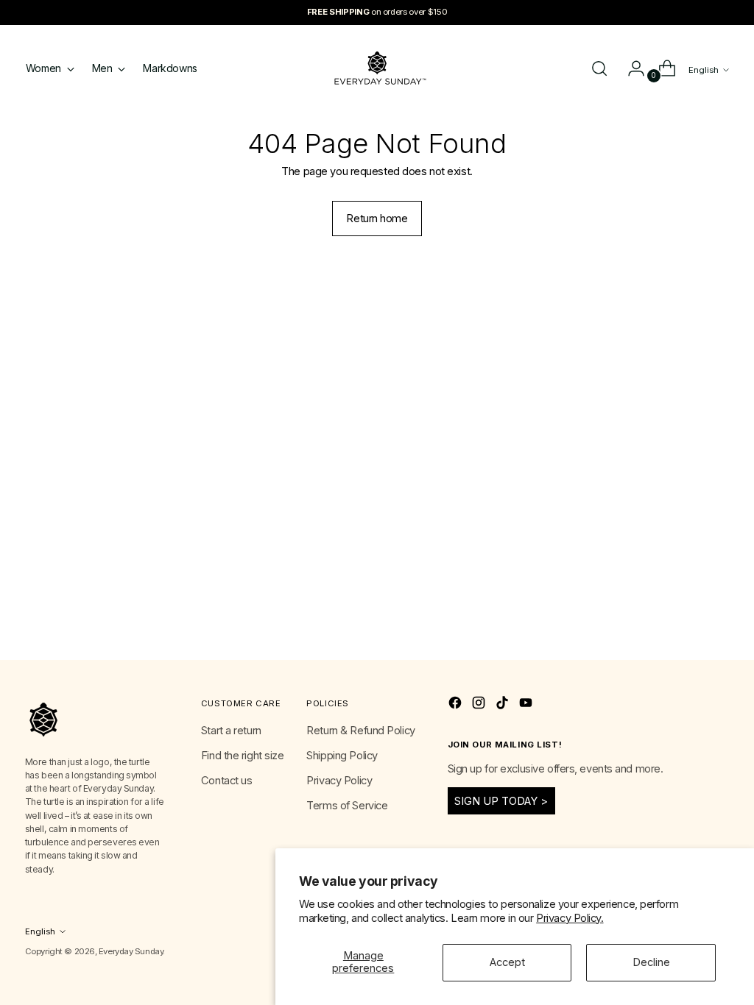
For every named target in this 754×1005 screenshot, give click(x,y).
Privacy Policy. (569, 918)
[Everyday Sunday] (377, 68)
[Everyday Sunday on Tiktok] (503, 705)
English (703, 70)
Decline (651, 962)
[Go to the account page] (630, 68)
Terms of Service (346, 805)
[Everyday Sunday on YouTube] (527, 705)
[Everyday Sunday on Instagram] (480, 705)
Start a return (231, 730)
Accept (507, 962)
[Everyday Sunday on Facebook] (456, 705)
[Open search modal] (599, 68)
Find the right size (242, 755)
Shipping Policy (341, 755)
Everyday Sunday (131, 951)
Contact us (227, 780)
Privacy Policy (339, 780)
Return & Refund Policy (360, 730)
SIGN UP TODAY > (501, 801)
